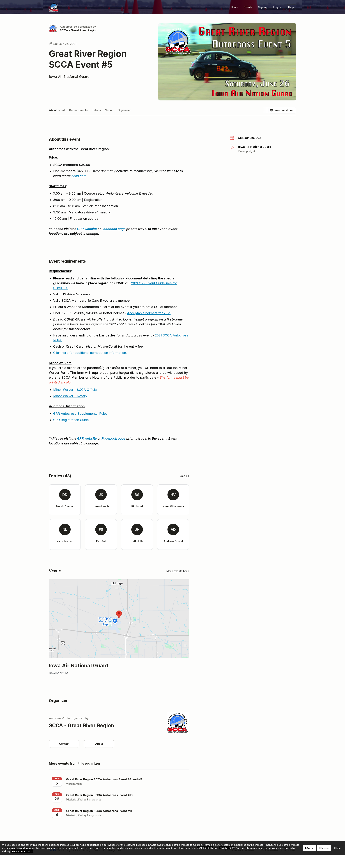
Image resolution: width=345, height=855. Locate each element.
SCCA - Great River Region (78, 30)
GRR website (87, 229)
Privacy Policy (226, 847)
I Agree (309, 848)
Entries (96, 110)
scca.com (79, 176)
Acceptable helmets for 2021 (149, 313)
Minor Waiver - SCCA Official (75, 390)
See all (184, 475)
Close (337, 848)
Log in (277, 7)
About (99, 743)
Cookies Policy (205, 847)
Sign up (263, 7)
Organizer (124, 110)
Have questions (283, 110)
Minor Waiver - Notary (70, 396)
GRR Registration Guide (71, 420)
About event (57, 110)
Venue (109, 110)
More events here (177, 571)
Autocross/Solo (69, 26)
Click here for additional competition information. (90, 353)
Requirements (78, 110)
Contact (64, 743)
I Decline (324, 848)
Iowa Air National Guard (69, 76)
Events (248, 7)
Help (291, 7)
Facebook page (114, 229)
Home (234, 7)
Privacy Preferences (22, 851)
